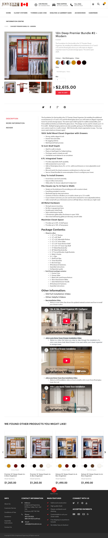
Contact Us (8, 527)
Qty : (57, 76)
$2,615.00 (66, 87)
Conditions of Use (10, 512)
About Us (7, 504)
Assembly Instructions (57, 267)
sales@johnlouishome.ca (33, 524)
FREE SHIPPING (62, 4)
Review (9, 128)
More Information (15, 123)
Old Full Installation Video (58, 294)
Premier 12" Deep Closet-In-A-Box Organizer (14, 475)
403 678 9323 (29, 516)
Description (12, 119)
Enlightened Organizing (21, 535)
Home (6, 26)
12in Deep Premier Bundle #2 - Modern (76, 34)
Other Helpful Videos (56, 297)
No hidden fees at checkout (59, 525)
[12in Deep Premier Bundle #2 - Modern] (10, 87)
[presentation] (26, 466)
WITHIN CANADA (62, 5)
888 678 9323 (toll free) (32, 519)
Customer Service (10, 508)
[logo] (15, 4)
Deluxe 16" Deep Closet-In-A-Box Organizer (67, 475)
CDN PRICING (43, 4)
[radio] (58, 62)
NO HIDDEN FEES (44, 5)
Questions (7, 516)
